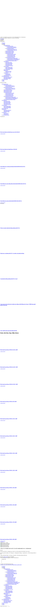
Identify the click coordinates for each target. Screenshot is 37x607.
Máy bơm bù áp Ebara (9, 587)
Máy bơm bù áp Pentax (9, 63)
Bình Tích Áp (6, 70)
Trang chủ (3, 42)
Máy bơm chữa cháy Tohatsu (10, 51)
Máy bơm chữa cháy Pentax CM (12, 50)
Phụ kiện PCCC (8, 74)
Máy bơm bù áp (6, 61)
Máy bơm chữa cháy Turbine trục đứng (9, 99)
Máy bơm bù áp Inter (9, 62)
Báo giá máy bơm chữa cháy (8, 600)
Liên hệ (3, 604)
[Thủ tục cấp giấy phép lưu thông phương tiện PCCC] (18, 226)
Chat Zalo (1, 564)
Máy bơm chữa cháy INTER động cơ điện (14, 582)
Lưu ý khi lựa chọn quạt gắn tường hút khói (8, 330)
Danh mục (1, 40)
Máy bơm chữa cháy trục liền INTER (11, 98)
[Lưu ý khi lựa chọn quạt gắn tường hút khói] (18, 328)
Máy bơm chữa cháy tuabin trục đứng (11, 60)
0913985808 (11, 564)
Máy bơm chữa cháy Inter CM (12, 47)
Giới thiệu (3, 43)
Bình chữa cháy (8, 73)
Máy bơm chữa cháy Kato (9, 94)
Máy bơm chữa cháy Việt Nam (10, 57)
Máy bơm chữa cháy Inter (9, 569)
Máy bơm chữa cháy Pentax (10, 48)
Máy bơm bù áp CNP (9, 64)
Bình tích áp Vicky (6, 111)
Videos (3, 80)
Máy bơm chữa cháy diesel (9, 52)
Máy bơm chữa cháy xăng (9, 53)
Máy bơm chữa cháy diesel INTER (13, 58)
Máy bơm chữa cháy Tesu (11, 55)
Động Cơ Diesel (6, 66)
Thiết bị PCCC (4, 112)
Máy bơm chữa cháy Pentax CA (12, 49)
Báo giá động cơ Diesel (7, 78)
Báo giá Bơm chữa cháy (5, 76)
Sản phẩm (3, 44)
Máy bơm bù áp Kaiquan (9, 65)
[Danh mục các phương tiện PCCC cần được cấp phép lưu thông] (18, 251)
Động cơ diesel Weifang (9, 68)
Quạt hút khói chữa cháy (7, 75)
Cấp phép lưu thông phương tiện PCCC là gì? (9, 278)
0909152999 (18, 564)
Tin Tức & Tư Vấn (5, 79)
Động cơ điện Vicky (7, 69)
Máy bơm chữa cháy (7, 45)
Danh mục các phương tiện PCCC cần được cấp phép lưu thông (12, 253)
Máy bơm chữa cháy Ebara (8, 89)
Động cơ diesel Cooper (9, 67)
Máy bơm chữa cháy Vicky (11, 56)
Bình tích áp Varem (8, 71)
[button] (2, 41)
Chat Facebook (5, 564)
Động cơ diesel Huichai (9, 591)
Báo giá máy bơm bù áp (7, 77)
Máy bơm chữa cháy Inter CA (10, 85)
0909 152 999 (6, 556)
